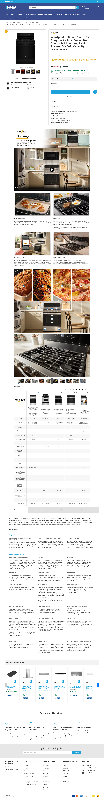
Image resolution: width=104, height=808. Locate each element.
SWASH (45, 784)
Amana (45, 779)
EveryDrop (46, 782)
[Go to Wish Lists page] (93, 7)
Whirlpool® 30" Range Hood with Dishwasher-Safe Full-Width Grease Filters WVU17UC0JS (43, 688)
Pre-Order (66, 782)
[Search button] (77, 7)
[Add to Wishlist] (95, 92)
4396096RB (8, 689)
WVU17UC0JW (89, 692)
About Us (26, 768)
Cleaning (65, 768)
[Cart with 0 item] (97, 7)
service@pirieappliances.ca (92, 773)
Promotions (27, 771)
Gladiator (46, 773)
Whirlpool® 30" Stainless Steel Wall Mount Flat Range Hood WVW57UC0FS (27, 688)
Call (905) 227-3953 (90, 770)
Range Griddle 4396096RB (10, 687)
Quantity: (54, 83)
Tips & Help (8, 18)
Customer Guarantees (30, 784)
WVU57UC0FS (57, 692)
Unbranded (46, 771)
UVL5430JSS (73, 689)
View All (45, 790)
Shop (12, 14)
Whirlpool (46, 768)
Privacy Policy (28, 779)
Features (16, 510)
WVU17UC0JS (41, 692)
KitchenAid (46, 765)
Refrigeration (67, 771)
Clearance (66, 779)
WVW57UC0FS (25, 692)
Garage (65, 776)
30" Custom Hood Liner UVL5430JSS (75, 687)
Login (83, 8)
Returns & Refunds (29, 773)
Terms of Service (29, 776)
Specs (40, 510)
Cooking (65, 765)
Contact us (27, 765)
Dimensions (63, 510)
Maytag (45, 776)
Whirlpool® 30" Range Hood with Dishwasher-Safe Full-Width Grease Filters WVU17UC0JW (91, 688)
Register (88, 8)
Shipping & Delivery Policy (31, 782)
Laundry (65, 773)
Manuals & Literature (87, 510)
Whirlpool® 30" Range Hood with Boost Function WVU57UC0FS (59, 688)
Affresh (45, 787)
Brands (20, 14)
